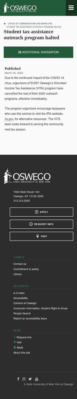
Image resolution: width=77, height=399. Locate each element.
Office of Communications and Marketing (30, 23)
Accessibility (20, 298)
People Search (22, 313)
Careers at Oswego (24, 303)
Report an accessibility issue (30, 318)
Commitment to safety (26, 269)
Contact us (19, 264)
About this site (21, 352)
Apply (44, 212)
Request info (43, 224)
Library (17, 274)
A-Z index (19, 293)
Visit (44, 236)
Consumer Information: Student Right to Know (40, 308)
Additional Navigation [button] (40, 52)
